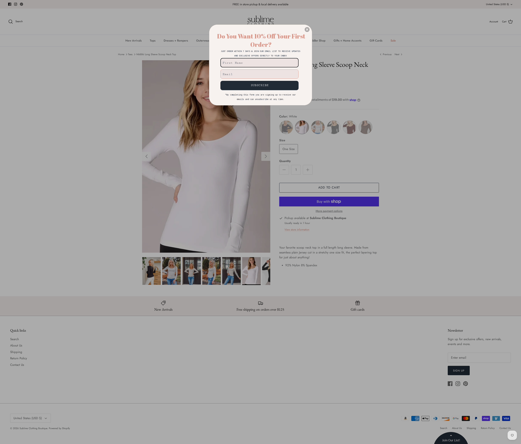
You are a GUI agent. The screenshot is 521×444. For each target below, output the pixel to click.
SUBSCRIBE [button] (259, 85)
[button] (307, 29)
